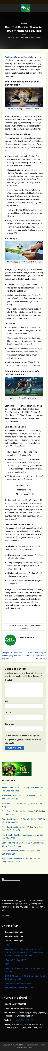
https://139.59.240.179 (23, 1020)
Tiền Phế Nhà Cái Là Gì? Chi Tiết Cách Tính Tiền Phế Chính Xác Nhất (22, 789)
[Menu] (3, 8)
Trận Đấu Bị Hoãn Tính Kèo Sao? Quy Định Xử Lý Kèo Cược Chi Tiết (22, 797)
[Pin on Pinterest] (31, 617)
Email (8, 713)
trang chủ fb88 (11, 949)
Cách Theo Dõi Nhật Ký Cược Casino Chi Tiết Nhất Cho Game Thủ (24, 813)
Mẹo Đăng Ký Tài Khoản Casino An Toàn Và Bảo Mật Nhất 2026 (22, 836)
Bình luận (9, 680)
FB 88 (30, 70)
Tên (7, 701)
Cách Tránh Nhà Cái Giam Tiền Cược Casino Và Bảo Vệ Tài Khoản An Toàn (24, 844)
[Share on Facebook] (13, 617)
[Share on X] (17, 617)
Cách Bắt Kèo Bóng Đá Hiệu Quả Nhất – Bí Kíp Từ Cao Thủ (36, 655)
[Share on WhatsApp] (8, 617)
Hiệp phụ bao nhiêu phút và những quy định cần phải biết (12, 655)
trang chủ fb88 (11, 988)
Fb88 (4, 900)
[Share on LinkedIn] (35, 617)
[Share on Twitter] (22, 617)
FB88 (6, 960)
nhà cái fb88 (10, 968)
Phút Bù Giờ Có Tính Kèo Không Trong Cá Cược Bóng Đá (22, 805)
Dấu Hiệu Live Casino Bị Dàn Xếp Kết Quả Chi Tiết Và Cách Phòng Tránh (23, 821)
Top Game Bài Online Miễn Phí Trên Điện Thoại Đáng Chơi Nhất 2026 (22, 860)
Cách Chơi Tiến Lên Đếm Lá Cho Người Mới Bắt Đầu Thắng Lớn (22, 852)
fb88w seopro (36, 37)
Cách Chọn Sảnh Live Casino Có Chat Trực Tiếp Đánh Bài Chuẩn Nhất (22, 828)
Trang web (9, 724)
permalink (23, 628)
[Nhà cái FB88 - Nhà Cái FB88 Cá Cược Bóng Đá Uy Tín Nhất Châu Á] (25, 8)
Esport (24, 24)
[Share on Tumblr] (40, 617)
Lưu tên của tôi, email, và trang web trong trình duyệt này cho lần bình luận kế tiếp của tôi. (23, 739)
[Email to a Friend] (26, 617)
